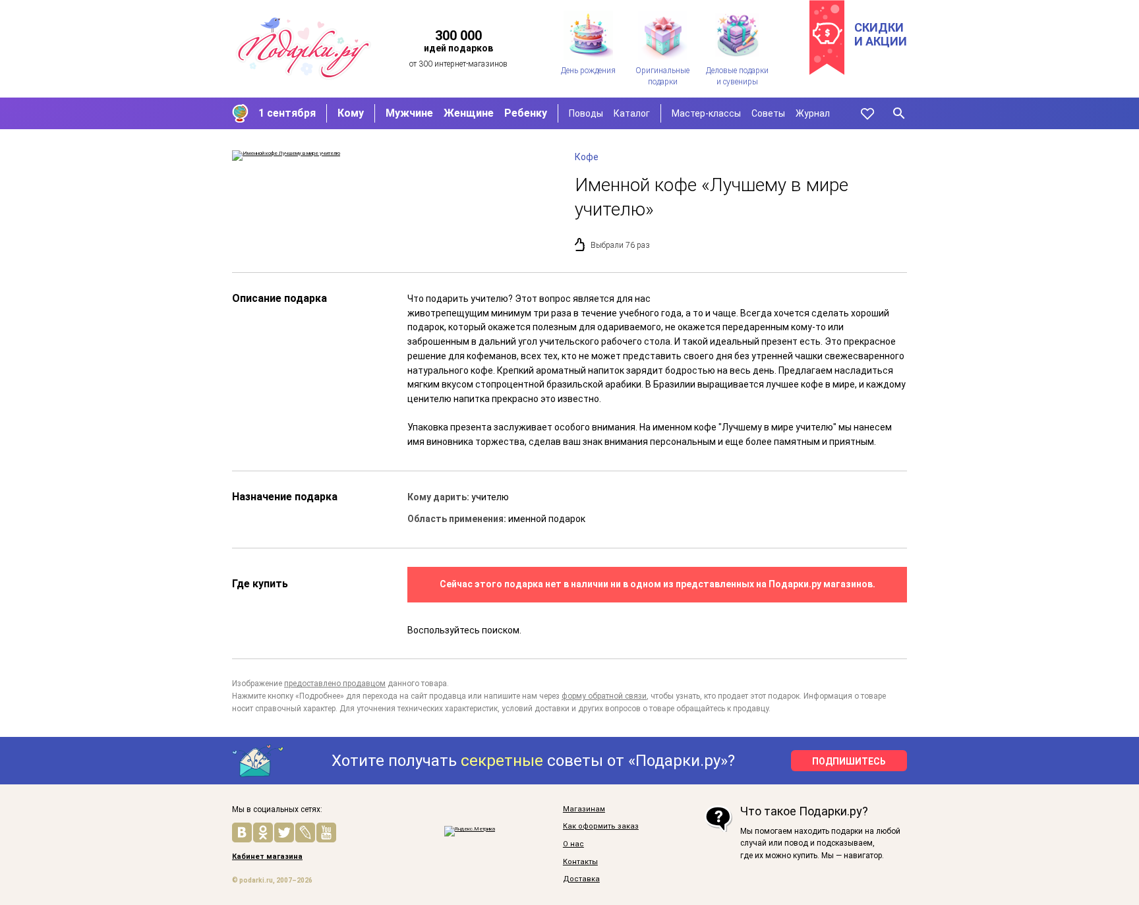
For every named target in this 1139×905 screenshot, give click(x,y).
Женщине (469, 113)
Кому (350, 113)
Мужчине (409, 113)
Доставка (581, 879)
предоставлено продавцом (335, 683)
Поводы (586, 113)
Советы (768, 113)
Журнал (813, 113)
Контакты (580, 862)
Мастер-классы (706, 113)
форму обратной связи (604, 696)
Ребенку (525, 113)
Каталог (632, 113)
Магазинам (584, 809)
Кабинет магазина (267, 857)
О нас (573, 844)
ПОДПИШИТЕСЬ (849, 761)
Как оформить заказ (601, 827)
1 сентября (287, 113)
